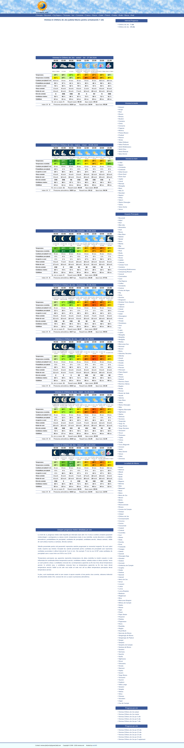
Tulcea (121, 440)
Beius (120, 241)
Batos (120, 493)
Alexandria (122, 227)
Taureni (121, 680)
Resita (121, 388)
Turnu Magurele (124, 444)
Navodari (122, 193)
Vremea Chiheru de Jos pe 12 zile (130, 732)
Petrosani (122, 370)
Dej (120, 293)
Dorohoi (121, 297)
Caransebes (123, 276)
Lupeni (121, 332)
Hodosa (121, 572)
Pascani (121, 367)
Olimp (121, 197)
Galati (101, 15)
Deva (120, 295)
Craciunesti (122, 526)
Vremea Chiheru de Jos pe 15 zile (130, 737)
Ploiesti (107, 15)
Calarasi (121, 262)
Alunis (121, 474)
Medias (121, 342)
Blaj (120, 246)
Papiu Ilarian (123, 614)
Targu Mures (123, 426)
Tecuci (121, 433)
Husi (120, 325)
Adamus (121, 469)
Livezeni (121, 584)
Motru (121, 351)
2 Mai (120, 162)
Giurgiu (121, 321)
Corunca (121, 521)
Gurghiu (121, 568)
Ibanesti (121, 575)
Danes (121, 537)
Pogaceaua (122, 621)
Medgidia (122, 339)
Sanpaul (121, 642)
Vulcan (121, 454)
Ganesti (121, 554)
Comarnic (122, 126)
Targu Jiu (122, 423)
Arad (132, 15)
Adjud (120, 220)
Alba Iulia (122, 225)
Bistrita (121, 244)
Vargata (121, 689)
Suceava (121, 419)
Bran (120, 112)
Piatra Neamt (123, 372)
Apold (120, 476)
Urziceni (121, 447)
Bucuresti (47, 15)
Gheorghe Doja (124, 556)
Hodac (121, 570)
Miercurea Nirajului (125, 600)
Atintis (121, 479)
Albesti (121, 472)
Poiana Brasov (123, 133)
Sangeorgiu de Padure (126, 638)
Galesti (121, 551)
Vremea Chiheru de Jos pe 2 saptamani (132, 739)
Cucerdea (122, 533)
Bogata (121, 502)
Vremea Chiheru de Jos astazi (129, 712)
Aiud (120, 222)
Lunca (121, 589)
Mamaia (121, 183)
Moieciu (121, 130)
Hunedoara (122, 323)
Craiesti (121, 528)
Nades (121, 605)
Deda (120, 540)
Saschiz (121, 654)
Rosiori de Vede (124, 393)
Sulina (121, 204)
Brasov (94, 15)
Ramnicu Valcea (124, 384)
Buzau (121, 258)
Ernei (120, 544)
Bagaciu (121, 481)
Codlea (121, 283)
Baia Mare (122, 234)
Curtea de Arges (124, 290)
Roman (121, 391)
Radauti (121, 379)
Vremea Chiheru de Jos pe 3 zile (130, 716)
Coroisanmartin (124, 519)
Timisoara (66, 15)
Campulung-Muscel (125, 272)
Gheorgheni (123, 316)
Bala (120, 486)
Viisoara (121, 696)
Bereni (121, 497)
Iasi (73, 15)
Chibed (121, 514)
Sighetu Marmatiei (125, 409)
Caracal (121, 274)
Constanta (79, 15)
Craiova (88, 15)
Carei (120, 279)
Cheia (121, 123)
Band (120, 490)
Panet (121, 612)
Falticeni (121, 307)
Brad (120, 251)
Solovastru (122, 663)
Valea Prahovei (124, 144)
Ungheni (121, 682)
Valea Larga (123, 684)
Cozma (121, 523)
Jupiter (121, 179)
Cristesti (121, 530)
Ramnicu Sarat (124, 381)
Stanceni (121, 668)
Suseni (121, 673)
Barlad (121, 239)
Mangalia (122, 186)
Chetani (121, 512)
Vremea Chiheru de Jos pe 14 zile (130, 734)
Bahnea (121, 483)
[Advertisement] (74, 38)
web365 (94, 745)
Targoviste (122, 421)
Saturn (121, 200)
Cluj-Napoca (57, 15)
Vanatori (121, 687)
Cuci (120, 535)
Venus (121, 209)
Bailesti (121, 237)
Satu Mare (122, 400)
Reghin (121, 386)
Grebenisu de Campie (126, 565)
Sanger (121, 640)
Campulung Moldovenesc (127, 269)
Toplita (121, 437)
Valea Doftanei (123, 142)
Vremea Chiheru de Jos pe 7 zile (130, 721)
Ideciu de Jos (123, 579)
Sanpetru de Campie (126, 645)
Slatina (121, 414)
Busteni (121, 119)
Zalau (120, 456)
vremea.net (42, 12)
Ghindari (121, 558)
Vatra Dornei (123, 154)
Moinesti (121, 346)
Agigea (121, 165)
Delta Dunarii (123, 172)
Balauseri (122, 488)
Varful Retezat (123, 151)
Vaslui (121, 449)
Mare (120, 188)
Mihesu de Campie (125, 603)
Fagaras (121, 128)
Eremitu (121, 542)
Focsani (121, 311)
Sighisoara (122, 412)
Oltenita (121, 356)
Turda (121, 442)
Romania (39, 15)
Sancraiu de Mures (125, 633)
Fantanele (122, 547)
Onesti (121, 358)
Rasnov (121, 137)
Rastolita (121, 626)
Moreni (121, 349)
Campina (122, 121)
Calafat (121, 260)
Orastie (121, 363)
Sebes (121, 402)
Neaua (121, 607)
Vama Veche (123, 207)
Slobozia (121, 416)
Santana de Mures (125, 647)
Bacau (127, 15)
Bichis (121, 500)
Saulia (121, 656)
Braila (121, 15)
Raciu (120, 624)
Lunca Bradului (124, 591)
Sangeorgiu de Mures (126, 635)
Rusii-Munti (122, 631)
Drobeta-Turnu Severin (126, 302)
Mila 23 (121, 190)
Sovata (121, 666)
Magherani (122, 596)
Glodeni (121, 561)
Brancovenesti (123, 504)
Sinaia (121, 140)
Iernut (121, 582)
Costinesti (122, 169)
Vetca (120, 694)
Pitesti (121, 374)
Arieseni (121, 107)
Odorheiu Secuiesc (125, 353)
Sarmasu (122, 652)
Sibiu (120, 407)
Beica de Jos (123, 495)
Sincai (121, 661)
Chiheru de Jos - (126, 24)
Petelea (121, 619)
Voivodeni (122, 698)
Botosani (121, 248)
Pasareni (122, 617)
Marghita (122, 337)
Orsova (121, 365)
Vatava (121, 691)
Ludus (121, 586)
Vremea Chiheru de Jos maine (129, 714)
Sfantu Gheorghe (124, 202)
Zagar (121, 701)
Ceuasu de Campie (125, 509)
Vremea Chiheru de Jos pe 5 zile (130, 719)
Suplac (121, 670)
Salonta (121, 398)
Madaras (122, 593)
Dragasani (122, 300)
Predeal (121, 135)
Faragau (121, 549)
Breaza (121, 116)
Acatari (121, 467)
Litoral (121, 181)
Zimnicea (122, 458)
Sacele (121, 395)
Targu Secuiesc (124, 428)
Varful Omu (122, 149)
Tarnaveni (122, 430)
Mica (120, 598)
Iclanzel (121, 577)
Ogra (120, 610)
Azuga (121, 109)
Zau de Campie (124, 703)
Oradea (114, 15)
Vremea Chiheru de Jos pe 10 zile (130, 730)
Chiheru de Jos (124, 516)
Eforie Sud (122, 176)
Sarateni (121, 649)
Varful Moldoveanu (125, 147)
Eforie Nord (122, 174)
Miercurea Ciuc (124, 344)
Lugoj (120, 330)
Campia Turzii (123, 265)
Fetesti (121, 309)
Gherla (121, 318)
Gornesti (121, 563)
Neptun (121, 195)
